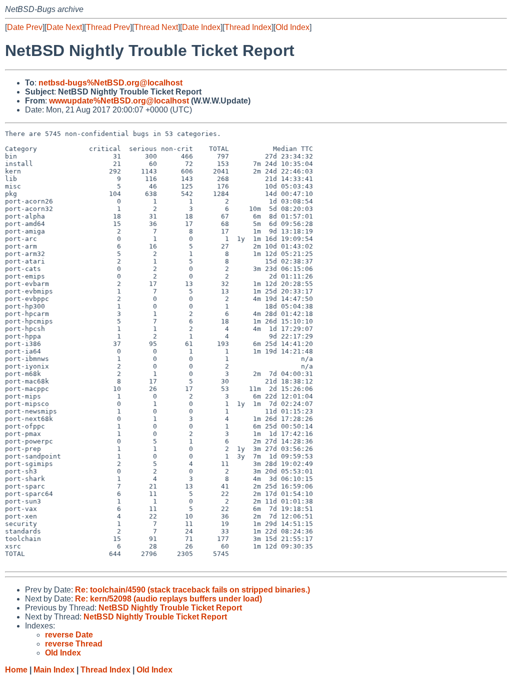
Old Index (293, 27)
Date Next (64, 27)
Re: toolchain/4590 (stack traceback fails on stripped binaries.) (192, 590)
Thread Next (156, 27)
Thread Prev (108, 27)
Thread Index (248, 27)
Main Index (54, 670)
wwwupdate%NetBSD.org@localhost (119, 100)
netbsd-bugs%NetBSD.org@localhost (110, 82)
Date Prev (24, 27)
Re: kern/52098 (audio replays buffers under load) (168, 598)
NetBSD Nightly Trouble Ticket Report (170, 608)
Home (16, 670)
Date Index (201, 27)
